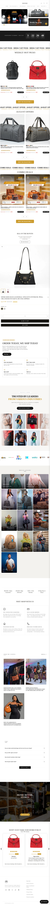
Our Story (43, 6)
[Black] (2, 309)
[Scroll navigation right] (46, 6)
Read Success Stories (24, 408)
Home (7, 6)
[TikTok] (15, 890)
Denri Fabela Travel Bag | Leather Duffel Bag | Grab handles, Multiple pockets (37, 147)
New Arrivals (23, 6)
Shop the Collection (24, 101)
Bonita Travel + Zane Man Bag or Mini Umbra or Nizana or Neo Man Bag (36, 208)
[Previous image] (24, 286)
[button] (1, 849)
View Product (26, 241)
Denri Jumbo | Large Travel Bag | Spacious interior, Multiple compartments (12, 147)
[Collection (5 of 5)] (14, 16)
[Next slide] (25, 16)
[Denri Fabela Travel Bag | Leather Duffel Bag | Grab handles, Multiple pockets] (37, 129)
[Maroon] (5, 309)
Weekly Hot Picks (31, 6)
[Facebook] (9, 890)
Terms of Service (29, 883)
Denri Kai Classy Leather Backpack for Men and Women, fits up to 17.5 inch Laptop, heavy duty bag (12, 88)
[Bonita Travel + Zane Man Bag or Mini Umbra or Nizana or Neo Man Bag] (37, 189)
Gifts (38, 6)
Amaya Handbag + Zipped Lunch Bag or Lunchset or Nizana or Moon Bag (12, 208)
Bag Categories (13, 6)
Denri (25, 3)
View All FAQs (24, 767)
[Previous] (23, 97)
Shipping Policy (29, 889)
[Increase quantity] (48, 316)
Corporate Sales (29, 894)
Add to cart (25, 320)
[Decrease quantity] (2, 316)
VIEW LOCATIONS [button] (25, 814)
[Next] (26, 97)
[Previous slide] (3, 16)
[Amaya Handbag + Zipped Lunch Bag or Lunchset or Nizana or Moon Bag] (12, 189)
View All (43, 654)
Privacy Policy (29, 892)
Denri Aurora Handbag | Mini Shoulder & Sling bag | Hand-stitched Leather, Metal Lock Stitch (37, 88)
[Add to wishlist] (48, 297)
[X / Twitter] (12, 890)
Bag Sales (28, 881)
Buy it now (25, 325)
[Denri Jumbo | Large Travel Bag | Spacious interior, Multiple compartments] (12, 129)
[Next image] (26, 286)
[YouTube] (19, 890)
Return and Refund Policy (30, 886)
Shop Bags (6, 354)
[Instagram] (6, 890)
